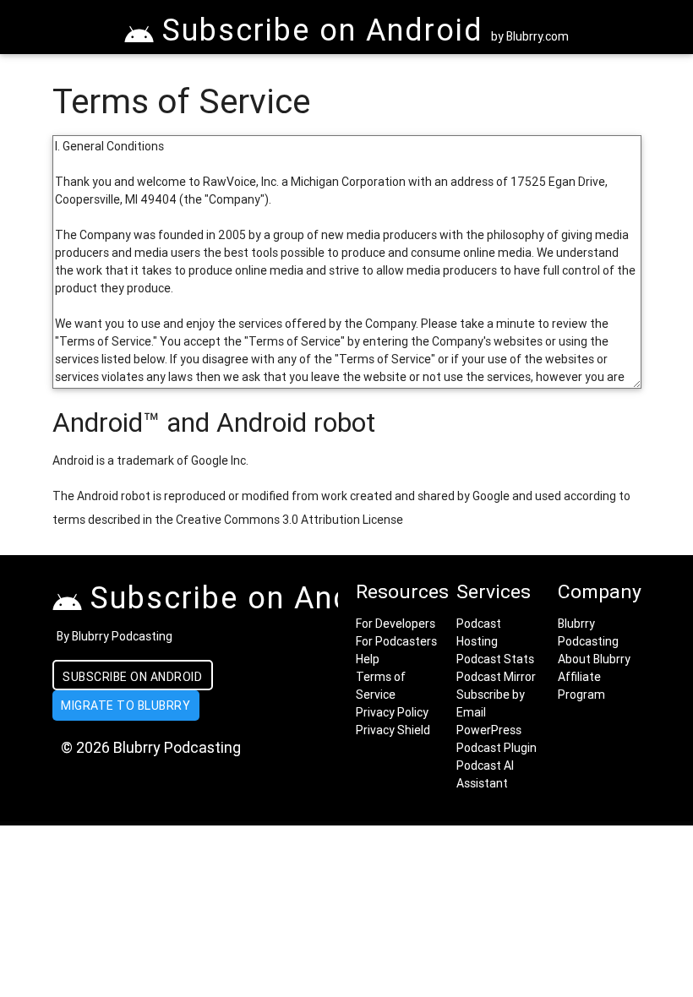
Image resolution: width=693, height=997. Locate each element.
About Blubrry (594, 659)
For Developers (395, 623)
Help (367, 659)
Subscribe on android (132, 676)
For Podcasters (396, 641)
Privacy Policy (392, 712)
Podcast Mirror (496, 676)
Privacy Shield (393, 730)
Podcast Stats (495, 659)
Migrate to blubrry (125, 705)
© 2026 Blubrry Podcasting (151, 747)
